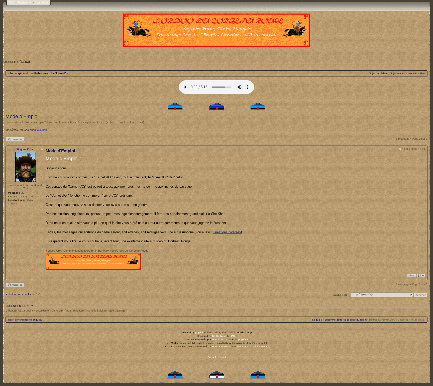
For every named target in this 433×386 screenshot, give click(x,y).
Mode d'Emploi (22, 116)
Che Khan (30, 129)
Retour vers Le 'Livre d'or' (24, 294)
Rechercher (24, 2)
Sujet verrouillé (14, 138)
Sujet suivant (397, 73)
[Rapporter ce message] (418, 275)
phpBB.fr (243, 339)
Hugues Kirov (25, 149)
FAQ (11, 2)
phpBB (199, 332)
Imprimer (412, 73)
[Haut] (423, 275)
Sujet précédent (378, 73)
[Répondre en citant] (411, 275)
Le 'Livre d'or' (60, 73)
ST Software (219, 336)
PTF (233, 336)
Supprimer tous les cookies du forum (345, 319)
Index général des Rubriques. (29, 73)
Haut (422, 73)
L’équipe (317, 319)
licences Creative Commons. (253, 346)
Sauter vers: (340, 294)
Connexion (41, 2)
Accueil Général (216, 357)
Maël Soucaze (220, 339)
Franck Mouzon (221, 346)
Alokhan (42, 129)
